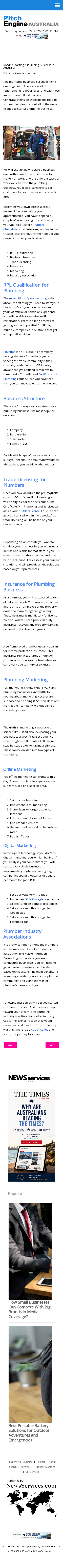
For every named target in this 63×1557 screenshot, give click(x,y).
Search (13, 1466)
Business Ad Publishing (20, 1461)
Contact (40, 1461)
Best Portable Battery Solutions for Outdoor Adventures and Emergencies (29, 1432)
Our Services (32, 1471)
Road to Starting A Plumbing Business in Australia (28, 66)
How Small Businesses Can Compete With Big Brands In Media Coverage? (30, 1309)
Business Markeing (45, 1466)
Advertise (26, 1466)
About (52, 1461)
